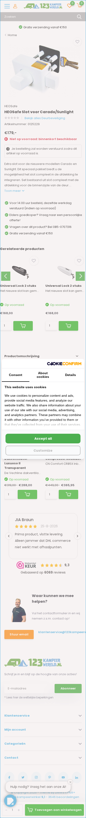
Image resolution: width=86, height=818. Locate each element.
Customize (43, 450)
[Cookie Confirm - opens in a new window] (64, 363)
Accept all (43, 438)
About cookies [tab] (43, 375)
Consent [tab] (15, 375)
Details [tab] (70, 375)
